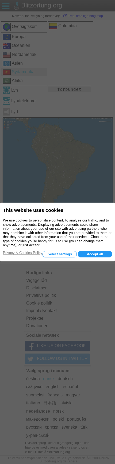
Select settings (60, 254)
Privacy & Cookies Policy (23, 253)
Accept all (95, 254)
